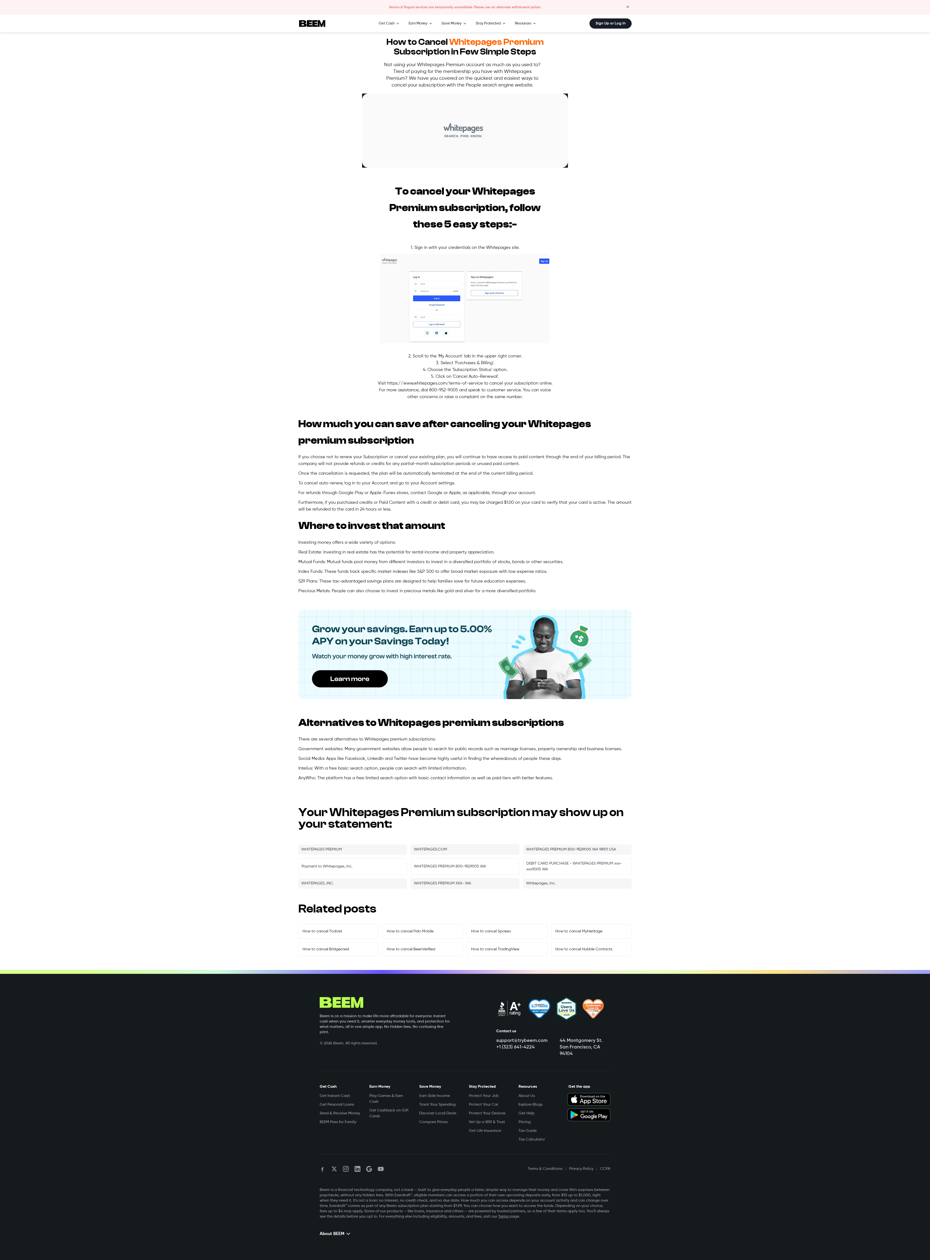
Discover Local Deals (437, 1113)
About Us (527, 1096)
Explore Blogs (530, 1105)
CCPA (605, 1169)
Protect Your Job (484, 1096)
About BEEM (332, 1234)
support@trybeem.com (522, 1040)
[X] (334, 1169)
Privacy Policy (581, 1169)
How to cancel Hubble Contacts (583, 949)
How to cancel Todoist (322, 931)
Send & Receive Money (340, 1113)
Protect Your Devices (487, 1113)
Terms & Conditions (545, 1169)
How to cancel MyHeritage (578, 931)
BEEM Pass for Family (338, 1122)
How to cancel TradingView (495, 949)
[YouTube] (381, 1169)
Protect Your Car (483, 1105)
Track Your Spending (437, 1105)
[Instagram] (346, 1169)
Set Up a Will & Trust (487, 1122)
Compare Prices (433, 1122)
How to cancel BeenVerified (411, 949)
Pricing (525, 1122)
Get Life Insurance (485, 1131)
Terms (503, 1217)
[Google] (369, 1169)
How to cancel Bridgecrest (325, 949)
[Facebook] (323, 1169)
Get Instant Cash (335, 1096)
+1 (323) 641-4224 (515, 1047)
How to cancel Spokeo (491, 931)
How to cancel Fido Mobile (410, 931)
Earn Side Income (434, 1096)
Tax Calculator (532, 1140)
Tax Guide (528, 1131)
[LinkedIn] (357, 1169)
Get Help (527, 1113)
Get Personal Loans (337, 1105)
